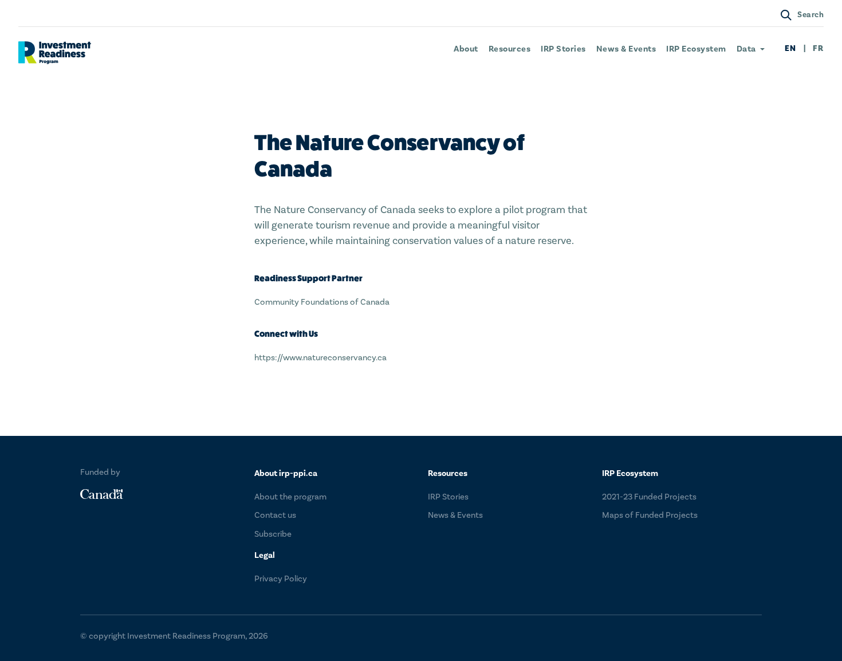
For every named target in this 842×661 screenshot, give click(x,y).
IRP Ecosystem (696, 49)
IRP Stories (563, 49)
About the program (290, 496)
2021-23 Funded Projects (649, 496)
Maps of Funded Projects (650, 515)
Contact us (275, 515)
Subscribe (273, 534)
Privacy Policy (280, 578)
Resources (510, 49)
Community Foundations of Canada (321, 302)
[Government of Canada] (101, 494)
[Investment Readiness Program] (54, 52)
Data (746, 49)
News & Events (626, 49)
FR (818, 49)
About (466, 49)
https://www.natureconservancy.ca (320, 357)
